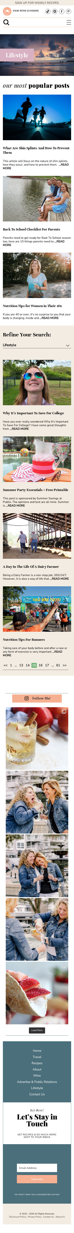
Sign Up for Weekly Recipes (37, 3)
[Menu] (69, 22)
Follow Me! (41, 698)
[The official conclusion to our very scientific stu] (37, 802)
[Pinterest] (68, 11)
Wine (37, 1075)
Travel (37, 1057)
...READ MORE (49, 318)
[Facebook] (61, 11)
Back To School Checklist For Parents (31, 229)
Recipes (37, 1063)
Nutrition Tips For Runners (24, 639)
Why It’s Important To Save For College (33, 413)
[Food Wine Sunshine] (7, 11)
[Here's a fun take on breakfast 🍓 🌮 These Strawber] (37, 993)
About (37, 1069)
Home (37, 1050)
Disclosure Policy (17, 1216)
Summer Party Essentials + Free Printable (35, 490)
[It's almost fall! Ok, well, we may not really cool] (37, 738)
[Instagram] (54, 11)
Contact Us (37, 1094)
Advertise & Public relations (37, 1082)
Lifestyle (37, 1088)
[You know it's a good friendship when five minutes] (37, 865)
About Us (60, 1216)
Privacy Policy (34, 1216)
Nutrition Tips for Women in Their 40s (32, 306)
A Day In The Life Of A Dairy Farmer (31, 567)
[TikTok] (47, 11)
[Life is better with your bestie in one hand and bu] (37, 929)
